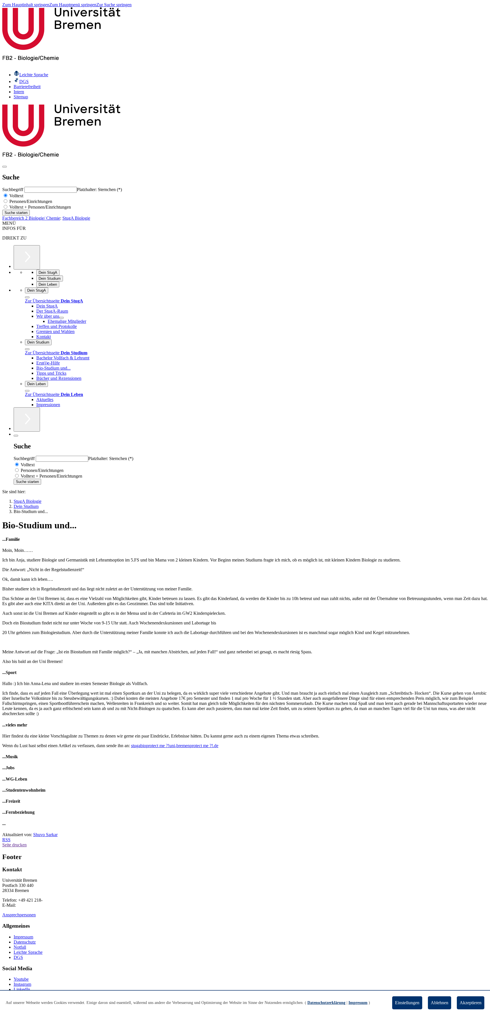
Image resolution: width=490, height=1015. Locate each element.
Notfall (20, 947)
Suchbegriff (13, 189)
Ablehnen (439, 1002)
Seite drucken (14, 844)
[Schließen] (27, 297)
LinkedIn (22, 989)
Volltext (15, 195)
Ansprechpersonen (19, 914)
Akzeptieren (470, 1002)
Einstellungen (407, 1002)
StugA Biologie (76, 218)
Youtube (21, 979)
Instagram (22, 984)
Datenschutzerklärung (326, 1003)
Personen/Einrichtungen (30, 201)
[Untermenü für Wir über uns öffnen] (61, 318)
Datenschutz (25, 942)
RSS (6, 839)
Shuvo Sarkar (45, 834)
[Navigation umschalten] (4, 167)
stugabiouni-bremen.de (174, 745)
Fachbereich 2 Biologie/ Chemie (31, 218)
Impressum (23, 937)
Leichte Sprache (28, 952)
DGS (18, 957)
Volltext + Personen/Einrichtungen (39, 207)
